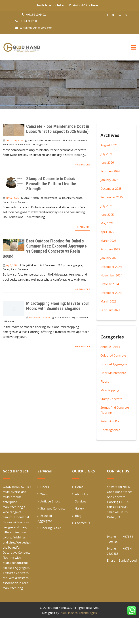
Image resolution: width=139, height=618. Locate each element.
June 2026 (107, 163)
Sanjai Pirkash (35, 140)
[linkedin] (120, 15)
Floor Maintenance (13, 144)
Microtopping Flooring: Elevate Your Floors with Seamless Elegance (57, 306)
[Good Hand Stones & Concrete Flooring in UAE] (30, 47)
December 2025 (111, 189)
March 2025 (108, 241)
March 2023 (108, 301)
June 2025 (107, 215)
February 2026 (110, 171)
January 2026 (109, 180)
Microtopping (109, 390)
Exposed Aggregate (71, 265)
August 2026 (108, 145)
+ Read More (82, 164)
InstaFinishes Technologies (78, 613)
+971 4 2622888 (28, 21)
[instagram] (126, 15)
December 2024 (111, 267)
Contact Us (82, 523)
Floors (27, 144)
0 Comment (54, 140)
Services (80, 501)
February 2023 (110, 310)
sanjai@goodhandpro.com (36, 27)
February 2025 (110, 249)
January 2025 (109, 258)
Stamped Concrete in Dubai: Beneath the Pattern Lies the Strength (51, 183)
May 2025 (106, 223)
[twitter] (113, 15)
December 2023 (111, 293)
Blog (78, 516)
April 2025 (107, 232)
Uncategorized (40, 144)
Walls (44, 494)
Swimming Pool (110, 421)
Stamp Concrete (19, 202)
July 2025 (106, 206)
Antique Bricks (110, 347)
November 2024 (111, 275)
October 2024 (109, 284)
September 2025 (111, 197)
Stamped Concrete (52, 508)
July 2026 (106, 154)
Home (79, 487)
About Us (81, 494)
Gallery (80, 508)
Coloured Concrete (76, 140)
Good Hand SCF (60, 608)
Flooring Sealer (50, 528)
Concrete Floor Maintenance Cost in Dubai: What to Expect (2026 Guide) (57, 129)
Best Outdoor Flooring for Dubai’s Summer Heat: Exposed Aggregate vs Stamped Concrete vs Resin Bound (45, 248)
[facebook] (107, 15)
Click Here (90, 5)
